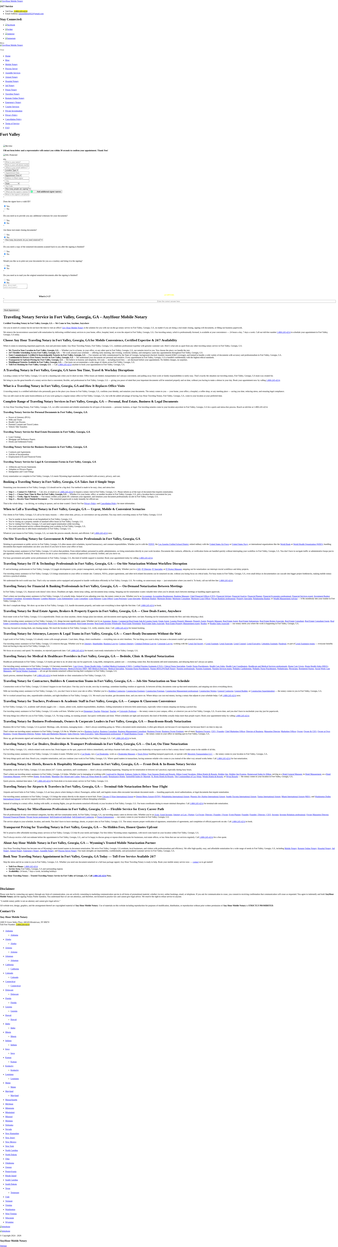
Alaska (8, 939)
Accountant (147, 596)
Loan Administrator (65, 598)
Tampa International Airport (268, 796)
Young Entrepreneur (105, 817)
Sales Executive (86, 734)
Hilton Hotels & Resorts (207, 774)
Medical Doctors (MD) (77, 668)
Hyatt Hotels (45, 776)
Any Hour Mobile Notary (72, 328)
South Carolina (11, 1180)
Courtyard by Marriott (115, 774)
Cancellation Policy (13, 119)
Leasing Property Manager (181, 621)
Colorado (9, 973)
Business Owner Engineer (173, 731)
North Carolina (11, 1150)
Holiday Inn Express (237, 774)
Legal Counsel (240, 644)
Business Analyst (92, 731)
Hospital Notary (12, 81)
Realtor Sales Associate (219, 623)
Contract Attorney (126, 644)
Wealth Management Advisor (285, 598)
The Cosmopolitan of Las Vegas (188, 776)
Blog (7, 60)
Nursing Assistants (203, 668)
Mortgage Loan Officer (200, 598)
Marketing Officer (288, 731)
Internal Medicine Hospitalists (38, 668)
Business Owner (154, 731)
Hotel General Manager (292, 774)
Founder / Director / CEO (260, 815)
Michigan (9, 1104)
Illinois (8, 1032)
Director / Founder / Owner (216, 815)
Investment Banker (322, 596)
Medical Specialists (116, 668)
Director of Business (254, 731)
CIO (139, 569)
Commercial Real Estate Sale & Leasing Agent (137, 621)
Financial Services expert (302, 596)
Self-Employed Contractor (83, 817)
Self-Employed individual (60, 817)
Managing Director (272, 731)
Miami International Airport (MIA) (295, 796)
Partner (38, 734)
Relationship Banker (261, 598)
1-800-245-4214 (20, 11)
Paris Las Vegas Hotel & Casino (94, 776)
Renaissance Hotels (117, 776)
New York (9, 1146)
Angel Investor (166, 815)
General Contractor (225, 691)
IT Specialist (157, 569)
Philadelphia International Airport (175, 796)
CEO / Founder (217, 731)
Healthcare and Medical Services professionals (267, 666)
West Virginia (11, 1214)
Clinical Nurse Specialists (174, 666)
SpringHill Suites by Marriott (138, 776)
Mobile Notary (11, 64)
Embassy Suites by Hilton (136, 774)
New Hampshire (12, 1133)
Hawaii (8, 1015)
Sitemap (3, 1246)
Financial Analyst (239, 596)
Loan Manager (95, 598)
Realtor (204, 623)
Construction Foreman (155, 691)
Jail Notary (9, 85)
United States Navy (240, 544)
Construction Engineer (135, 691)
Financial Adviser (223, 596)
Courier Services (12, 107)
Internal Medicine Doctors (14, 668)
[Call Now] (169, 1226)
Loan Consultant (81, 598)
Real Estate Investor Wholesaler (108, 623)
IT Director (146, 569)
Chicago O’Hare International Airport (117, 796)
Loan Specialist (134, 598)
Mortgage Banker (149, 598)
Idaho (7, 1024)
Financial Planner (255, 596)
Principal (105, 711)
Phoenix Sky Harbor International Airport (207, 796)
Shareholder (97, 644)
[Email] (169, 1231)
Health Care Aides (217, 666)
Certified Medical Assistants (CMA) (117, 666)
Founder (245, 815)
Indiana (8, 1040)
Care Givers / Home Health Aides (87, 666)
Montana (9, 1121)
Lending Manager (48, 598)
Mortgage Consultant (181, 598)
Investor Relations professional (292, 815)
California (9, 965)
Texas (7, 1188)
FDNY (151, 544)
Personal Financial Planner (14, 817)
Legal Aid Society (195, 644)
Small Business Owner (133, 734)
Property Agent (199, 621)
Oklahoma (9, 1163)
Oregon (8, 1167)
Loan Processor (120, 598)
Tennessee (15, 1192)
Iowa (7, 1049)
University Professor (127, 711)
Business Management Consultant (132, 731)
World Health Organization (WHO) (308, 544)
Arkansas (9, 956)
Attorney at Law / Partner (183, 815)
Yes (8, 206)
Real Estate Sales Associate (153, 623)
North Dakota (11, 1154)
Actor (156, 815)
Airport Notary (11, 77)
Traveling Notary (12, 94)
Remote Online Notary (14, 98)
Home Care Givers (296, 666)
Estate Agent (163, 621)
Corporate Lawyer (164, 644)
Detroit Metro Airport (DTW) (148, 796)
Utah (7, 1197)
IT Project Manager (174, 569)
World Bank (285, 544)
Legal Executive (253, 644)
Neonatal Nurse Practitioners (137, 668)
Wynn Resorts (232, 776)
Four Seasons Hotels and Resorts (161, 774)
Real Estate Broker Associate (272, 621)
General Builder (241, 691)
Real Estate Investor (85, 623)
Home (7, 56)
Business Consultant (108, 731)
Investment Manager (31, 598)
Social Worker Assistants (26, 671)
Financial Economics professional (277, 596)
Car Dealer (85, 754)
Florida (8, 998)
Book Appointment (11, 310)
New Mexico (10, 1142)
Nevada (8, 1129)
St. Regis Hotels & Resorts (162, 776)
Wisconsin (9, 1218)
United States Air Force (219, 544)
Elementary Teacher (92, 711)
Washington (10, 1209)
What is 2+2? (45, 296)
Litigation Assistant (270, 644)
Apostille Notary (47, 851)
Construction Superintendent (263, 691)
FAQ (7, 128)
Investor (275, 815)
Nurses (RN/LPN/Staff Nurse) (162, 668)
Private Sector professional (37, 817)
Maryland (9, 1091)
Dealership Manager (126, 754)
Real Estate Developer (37, 623)
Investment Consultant (12, 598)
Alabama (9, 931)
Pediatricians (282, 668)
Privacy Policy (11, 115)
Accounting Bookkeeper (163, 596)
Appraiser (107, 621)
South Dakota (11, 1184)
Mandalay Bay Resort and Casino (66, 776)
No (8, 209)
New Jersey (10, 1138)
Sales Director (73, 734)
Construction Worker (207, 691)
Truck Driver (142, 754)
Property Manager (214, 621)
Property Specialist (244, 598)
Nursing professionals (186, 668)
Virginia (8, 1205)
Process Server (11, 69)
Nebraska (9, 1125)
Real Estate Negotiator (131, 623)
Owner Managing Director (23, 734)
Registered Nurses (306, 668)
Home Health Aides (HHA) (316, 666)
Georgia (8, 1007)
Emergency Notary (13, 102)
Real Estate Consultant (294, 621)
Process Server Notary (67, 851)
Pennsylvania (10, 1171)
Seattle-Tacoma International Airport (241, 796)
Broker (114, 621)
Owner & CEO (310, 731)
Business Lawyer (111, 644)
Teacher (113, 711)
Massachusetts (11, 1100)
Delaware (9, 990)
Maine (8, 1083)
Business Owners (203, 731)
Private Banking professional (223, 598)
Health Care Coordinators (236, 666)
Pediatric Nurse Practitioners (264, 668)
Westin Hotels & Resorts (212, 776)
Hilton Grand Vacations (186, 774)
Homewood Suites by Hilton (259, 774)
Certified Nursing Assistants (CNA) (148, 666)
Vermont (8, 1201)
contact (196, 862)
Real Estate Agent (230, 621)
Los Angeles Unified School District (173, 544)
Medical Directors (59, 668)
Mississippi (10, 1112)
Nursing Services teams (222, 668)
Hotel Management (313, 774)
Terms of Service (12, 123)
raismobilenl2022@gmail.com (31, 14)
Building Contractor (117, 691)
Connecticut (10, 981)
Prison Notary (11, 90)
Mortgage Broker (164, 598)
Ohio (7, 1159)
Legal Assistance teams (305, 644)
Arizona (8, 948)
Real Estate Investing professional (62, 623)
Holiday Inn (223, 774)
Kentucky (9, 1066)
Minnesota (9, 1108)
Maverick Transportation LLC (200, 754)
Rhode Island (10, 1176)
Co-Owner (199, 815)
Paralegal (282, 644)
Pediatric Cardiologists (242, 668)
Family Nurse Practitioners (197, 666)
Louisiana (9, 1074)
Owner (300, 731)
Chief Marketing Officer (235, 731)
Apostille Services (12, 73)
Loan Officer (107, 598)
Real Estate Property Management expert (183, 623)
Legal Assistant (212, 644)
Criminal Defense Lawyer (145, 644)
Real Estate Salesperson (249, 621)
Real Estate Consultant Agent (317, 621)
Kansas (8, 1057)
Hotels (36, 776)
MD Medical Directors (97, 668)
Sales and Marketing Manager (54, 734)
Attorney (87, 644)
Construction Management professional (181, 691)
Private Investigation (13, 111)
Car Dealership (102, 754)
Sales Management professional (108, 734)
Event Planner (235, 815)
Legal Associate (226, 644)
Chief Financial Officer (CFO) (202, 596)
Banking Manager (181, 596)
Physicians (293, 668)
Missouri (9, 1116)
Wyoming (9, 1222)
